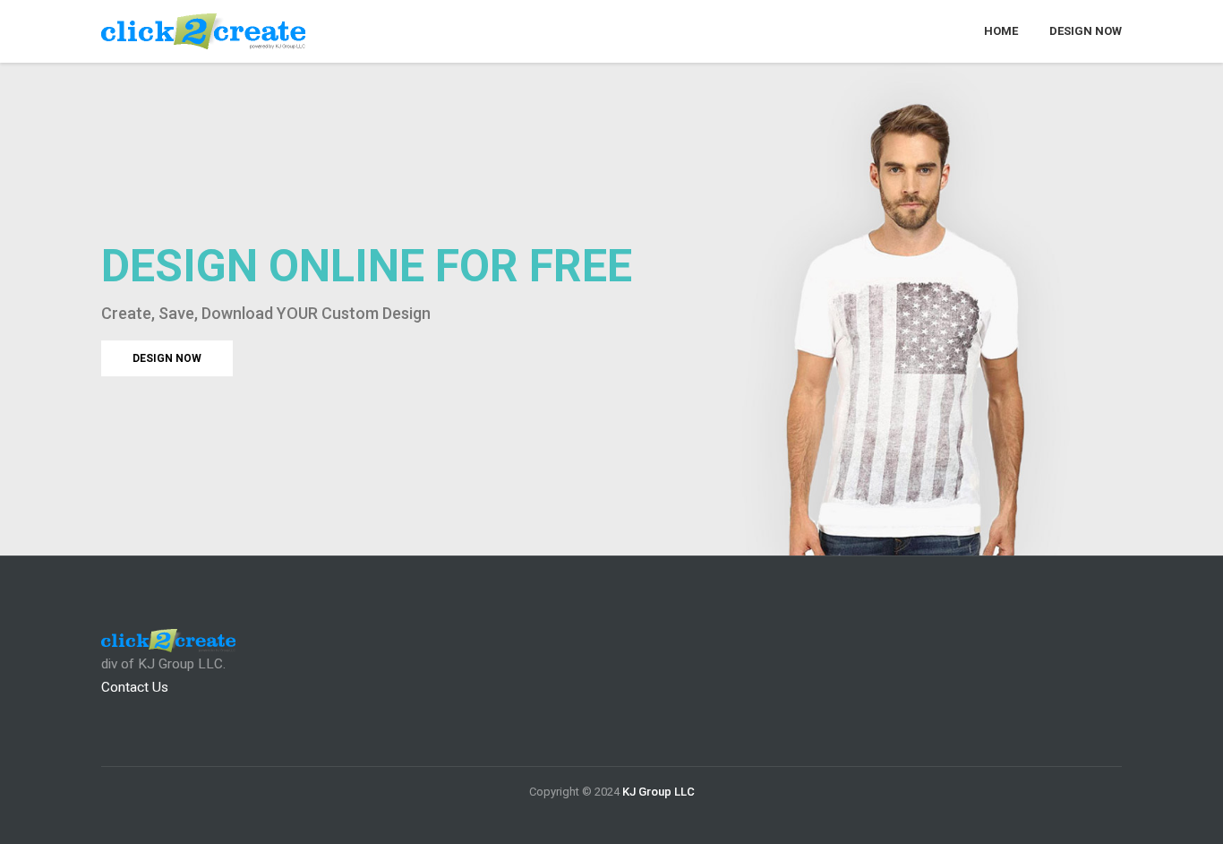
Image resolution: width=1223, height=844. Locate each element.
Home (1001, 31)
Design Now (1085, 31)
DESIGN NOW (167, 358)
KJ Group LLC (658, 791)
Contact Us (134, 687)
